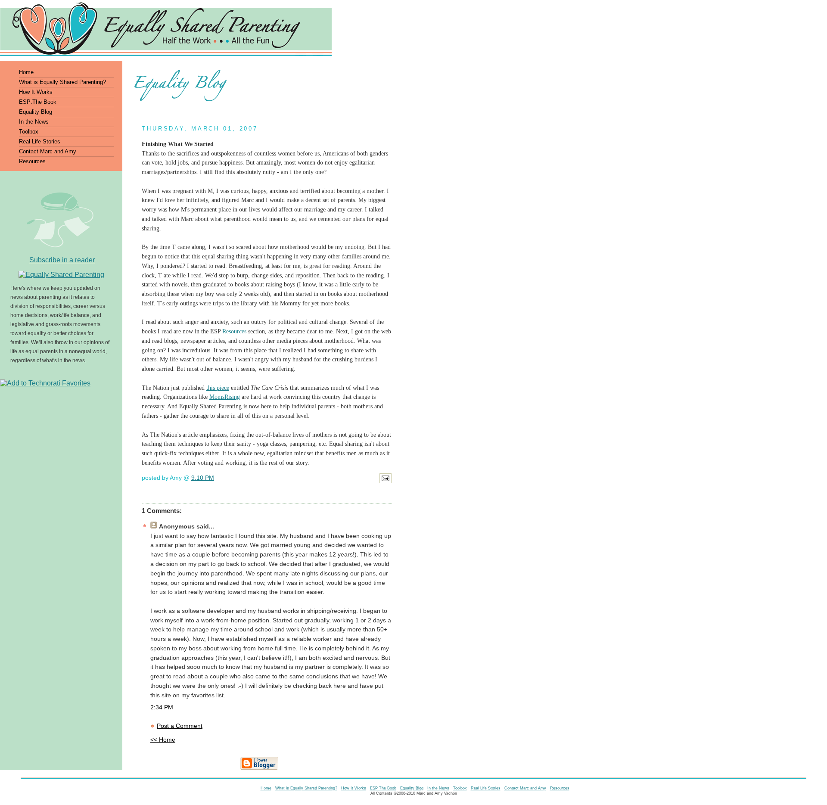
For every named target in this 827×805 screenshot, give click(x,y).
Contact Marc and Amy (525, 788)
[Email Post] (385, 483)
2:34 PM (161, 707)
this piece (217, 388)
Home (266, 788)
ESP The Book (383, 788)
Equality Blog (411, 788)
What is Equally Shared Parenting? (306, 788)
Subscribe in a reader (62, 260)
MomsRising (224, 397)
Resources (234, 331)
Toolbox (460, 788)
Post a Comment (179, 726)
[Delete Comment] (176, 707)
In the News (438, 788)
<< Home (162, 740)
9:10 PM (202, 478)
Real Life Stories (486, 788)
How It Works (353, 788)
